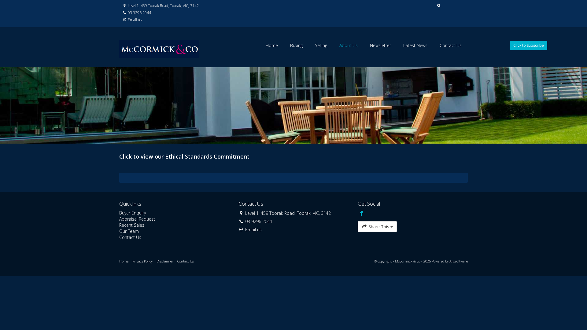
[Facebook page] (361, 214)
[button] (439, 5)
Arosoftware (458, 261)
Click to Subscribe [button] (528, 45)
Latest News (415, 45)
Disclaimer (165, 261)
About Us (348, 45)
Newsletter (380, 45)
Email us (135, 19)
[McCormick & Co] (159, 47)
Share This (378, 226)
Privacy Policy (142, 261)
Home (272, 45)
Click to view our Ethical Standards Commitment (184, 156)
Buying (296, 45)
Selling (321, 45)
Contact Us (451, 45)
